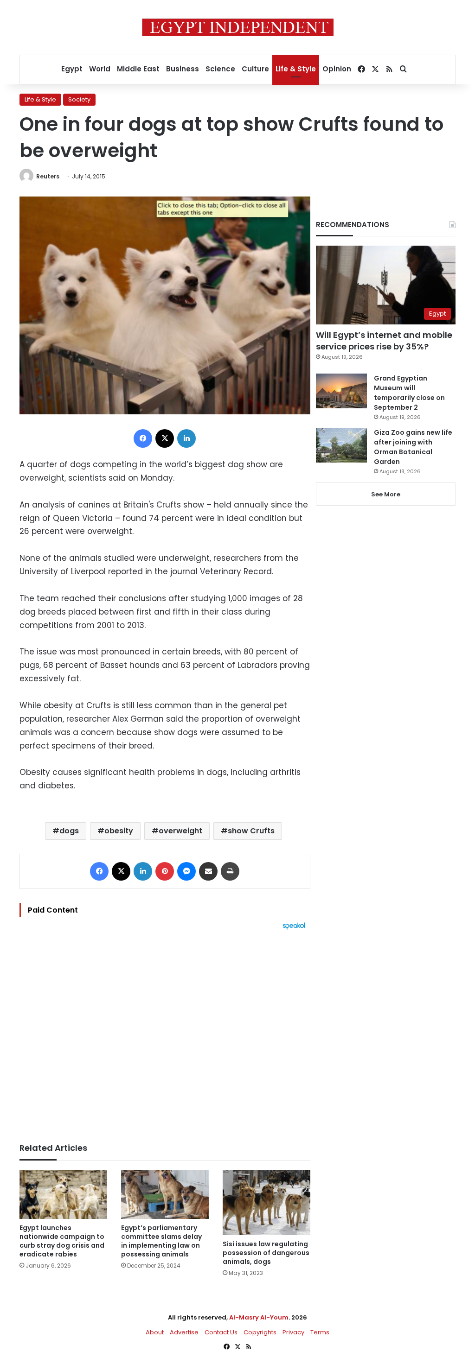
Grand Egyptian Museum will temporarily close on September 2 (409, 393)
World (99, 69)
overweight (180, 830)
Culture (255, 69)
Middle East (138, 69)
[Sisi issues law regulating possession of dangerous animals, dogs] (266, 1203)
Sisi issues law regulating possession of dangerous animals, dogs (266, 1252)
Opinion (336, 69)
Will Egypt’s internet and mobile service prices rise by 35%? (384, 340)
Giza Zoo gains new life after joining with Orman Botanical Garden (413, 447)
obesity (118, 830)
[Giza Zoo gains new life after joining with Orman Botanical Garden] (341, 445)
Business (182, 69)
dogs (69, 830)
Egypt (72, 69)
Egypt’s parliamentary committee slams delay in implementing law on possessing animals (161, 1241)
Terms (319, 1332)
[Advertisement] (164, 1032)
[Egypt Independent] (238, 27)
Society (79, 99)
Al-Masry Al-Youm (259, 1317)
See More (385, 494)
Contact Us (221, 1332)
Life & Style (296, 69)
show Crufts (251, 830)
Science (220, 69)
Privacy (293, 1332)
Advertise (184, 1332)
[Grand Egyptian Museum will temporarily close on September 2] (341, 391)
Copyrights (260, 1332)
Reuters (47, 176)
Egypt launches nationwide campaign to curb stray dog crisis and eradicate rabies (61, 1241)
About (155, 1332)
